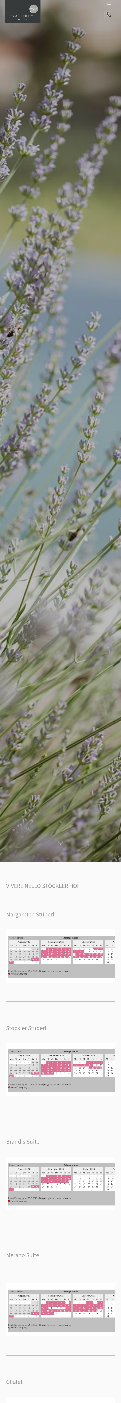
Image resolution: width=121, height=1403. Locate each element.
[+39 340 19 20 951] (108, 14)
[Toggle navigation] (108, 6)
